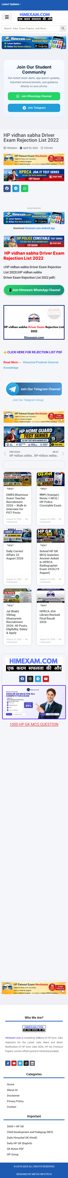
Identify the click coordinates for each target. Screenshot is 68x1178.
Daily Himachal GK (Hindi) (22, 1137)
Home (10, 1084)
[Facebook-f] (7, 1063)
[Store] (32, 1063)
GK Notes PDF (15, 1148)
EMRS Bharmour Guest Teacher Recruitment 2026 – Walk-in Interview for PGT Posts (17, 503)
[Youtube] (46, 679)
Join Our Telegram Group (28, 400)
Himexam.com (13, 1037)
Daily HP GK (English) (19, 1143)
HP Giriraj (12, 1154)
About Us (12, 1090)
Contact (11, 1106)
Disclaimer (13, 1095)
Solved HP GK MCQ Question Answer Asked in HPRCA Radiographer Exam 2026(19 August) (49, 561)
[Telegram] (38, 679)
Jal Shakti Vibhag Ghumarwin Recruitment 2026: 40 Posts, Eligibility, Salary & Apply (17, 622)
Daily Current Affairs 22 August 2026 (14, 554)
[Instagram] (30, 679)
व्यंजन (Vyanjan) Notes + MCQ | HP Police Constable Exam (50, 500)
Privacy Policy (15, 1101)
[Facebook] (22, 679)
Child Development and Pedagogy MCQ (30, 1132)
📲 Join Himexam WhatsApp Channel (34, 290)
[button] (7, 188)
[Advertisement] (34, 944)
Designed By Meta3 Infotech (34, 1174)
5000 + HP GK (15, 1126)
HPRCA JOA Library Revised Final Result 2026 (50, 617)
